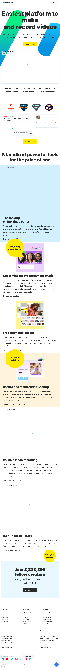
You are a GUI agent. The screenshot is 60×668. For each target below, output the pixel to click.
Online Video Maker (47, 621)
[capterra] (24, 107)
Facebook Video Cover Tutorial (47, 634)
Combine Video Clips (27, 621)
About (2, 612)
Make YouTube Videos (45, 645)
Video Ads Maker (46, 617)
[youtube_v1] (7, 660)
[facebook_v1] (2, 660)
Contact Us (4, 615)
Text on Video (25, 615)
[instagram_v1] (16, 660)
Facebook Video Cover (27, 612)
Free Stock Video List (6, 640)
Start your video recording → (15, 480)
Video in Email (25, 619)
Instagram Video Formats (7, 636)
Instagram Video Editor (47, 615)
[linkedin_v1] (21, 660)
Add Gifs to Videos (26, 623)
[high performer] (11, 107)
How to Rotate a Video (45, 642)
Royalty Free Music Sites (7, 642)
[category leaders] (36, 107)
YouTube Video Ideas (6, 638)
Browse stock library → (12, 550)
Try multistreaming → (12, 296)
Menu (53, 2)
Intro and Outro (25, 617)
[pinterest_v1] (26, 660)
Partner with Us (5, 626)
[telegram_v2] (30, 660)
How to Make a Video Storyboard (48, 636)
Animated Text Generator (48, 619)
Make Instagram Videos (45, 647)
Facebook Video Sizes (7, 634)
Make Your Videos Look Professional (49, 638)
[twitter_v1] (12, 660)
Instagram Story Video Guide (47, 640)
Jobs (2, 623)
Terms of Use (4, 619)
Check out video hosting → (14, 404)
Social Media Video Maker (48, 612)
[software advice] (49, 107)
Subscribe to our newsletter (9, 652)
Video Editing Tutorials (6, 647)
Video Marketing (46, 623)
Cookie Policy (4, 621)
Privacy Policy (4, 617)
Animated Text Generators (7, 645)
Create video (30, 44)
